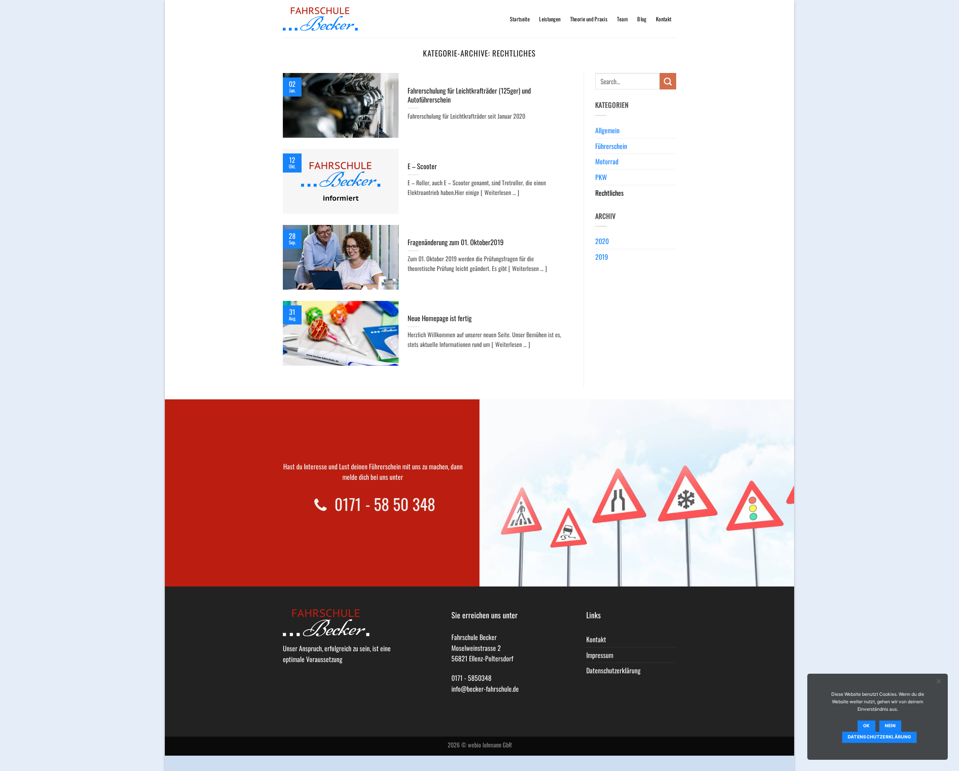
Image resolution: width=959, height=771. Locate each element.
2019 (601, 257)
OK (866, 725)
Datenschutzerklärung (613, 670)
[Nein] (938, 682)
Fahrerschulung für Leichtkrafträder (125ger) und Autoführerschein (469, 95)
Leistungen (549, 19)
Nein (890, 725)
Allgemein (607, 130)
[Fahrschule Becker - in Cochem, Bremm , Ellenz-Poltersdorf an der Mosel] (320, 19)
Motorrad (606, 161)
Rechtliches (609, 193)
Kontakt (663, 19)
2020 (602, 241)
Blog (641, 19)
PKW (601, 177)
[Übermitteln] (668, 81)
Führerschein (611, 146)
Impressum (599, 655)
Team (622, 19)
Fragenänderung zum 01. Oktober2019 (455, 242)
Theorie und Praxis (588, 19)
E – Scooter (422, 166)
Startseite (520, 19)
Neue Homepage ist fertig (440, 318)
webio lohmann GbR (490, 744)
